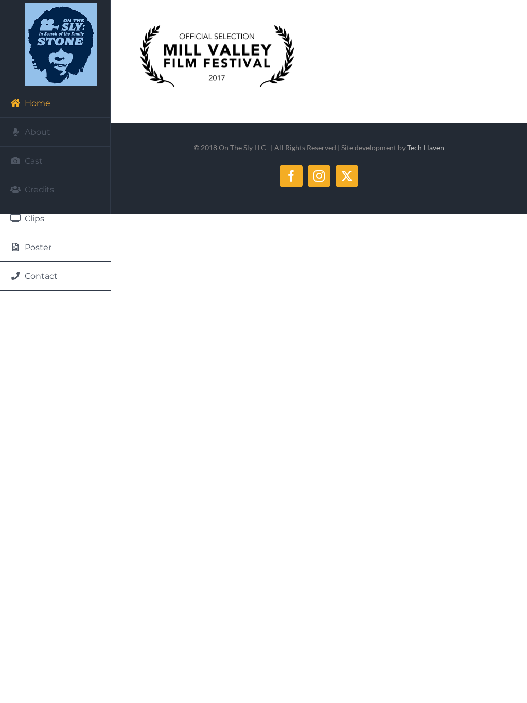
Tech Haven (425, 147)
